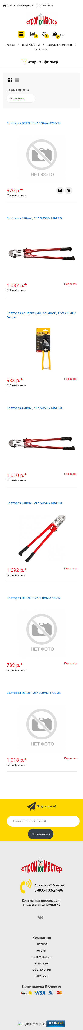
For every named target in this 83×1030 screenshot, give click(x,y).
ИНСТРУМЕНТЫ (31, 44)
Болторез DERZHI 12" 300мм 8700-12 (34, 598)
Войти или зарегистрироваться (30, 5)
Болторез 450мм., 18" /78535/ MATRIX (34, 408)
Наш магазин (41, 957)
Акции (41, 950)
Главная (10, 44)
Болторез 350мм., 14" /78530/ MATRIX (34, 218)
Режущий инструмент (59, 44)
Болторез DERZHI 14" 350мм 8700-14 (34, 123)
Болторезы (41, 49)
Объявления (41, 970)
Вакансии (41, 976)
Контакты (41, 963)
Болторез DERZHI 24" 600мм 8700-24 (34, 693)
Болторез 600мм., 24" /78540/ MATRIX (34, 503)
